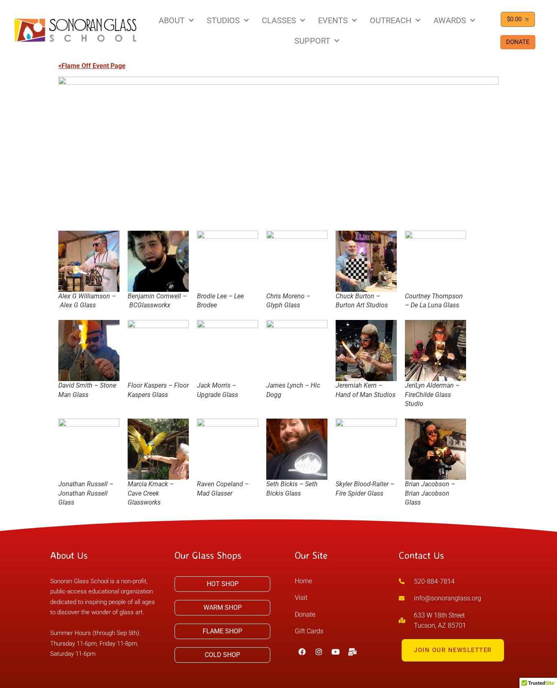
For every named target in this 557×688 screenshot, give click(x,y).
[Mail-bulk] (352, 651)
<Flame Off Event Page (92, 66)
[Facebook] (302, 651)
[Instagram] (319, 651)
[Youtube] (335, 651)
